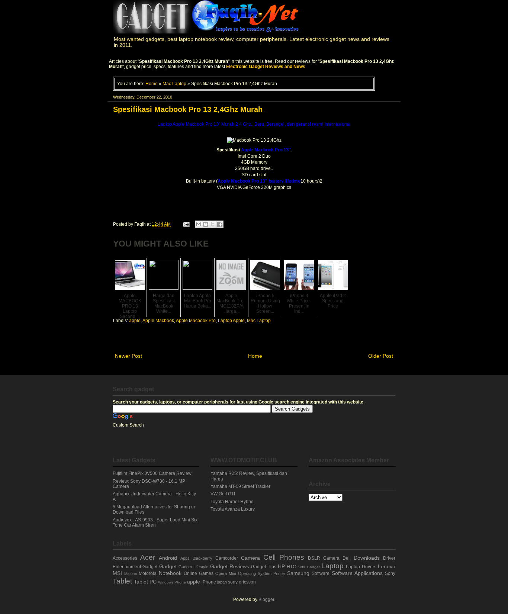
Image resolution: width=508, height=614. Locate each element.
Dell (347, 558)
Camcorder (226, 558)
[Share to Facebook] (220, 224)
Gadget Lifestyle (193, 567)
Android (168, 558)
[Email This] (198, 224)
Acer (147, 557)
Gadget (168, 566)
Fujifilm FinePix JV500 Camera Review (152, 473)
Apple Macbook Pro (196, 320)
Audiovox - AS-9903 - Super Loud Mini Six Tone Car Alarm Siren (155, 522)
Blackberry (202, 558)
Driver (389, 558)
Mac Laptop (174, 83)
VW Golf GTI (222, 493)
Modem (130, 574)
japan (222, 582)
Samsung (298, 573)
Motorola (148, 573)
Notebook (170, 573)
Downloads (367, 558)
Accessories (125, 558)
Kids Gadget (308, 567)
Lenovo (386, 566)
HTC (291, 566)
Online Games (198, 573)
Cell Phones (283, 557)
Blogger (266, 599)
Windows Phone (172, 582)
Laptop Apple (231, 320)
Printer (279, 573)
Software (320, 573)
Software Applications (357, 573)
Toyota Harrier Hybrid (232, 501)
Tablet (122, 581)
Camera (250, 558)
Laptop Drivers (361, 566)
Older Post (380, 356)
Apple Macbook (158, 320)
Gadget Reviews (229, 566)
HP (281, 566)
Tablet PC (145, 582)
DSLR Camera (324, 558)
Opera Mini (225, 573)
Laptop (332, 566)
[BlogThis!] (205, 224)
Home (151, 83)
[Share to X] (212, 224)
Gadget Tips (263, 566)
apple (135, 320)
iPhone (209, 582)
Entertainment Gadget (135, 566)
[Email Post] (186, 224)
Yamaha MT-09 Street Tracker (240, 486)
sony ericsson (242, 582)
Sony (390, 573)
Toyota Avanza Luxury (232, 509)
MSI (117, 573)
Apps (185, 558)
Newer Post (128, 356)
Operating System (254, 573)
